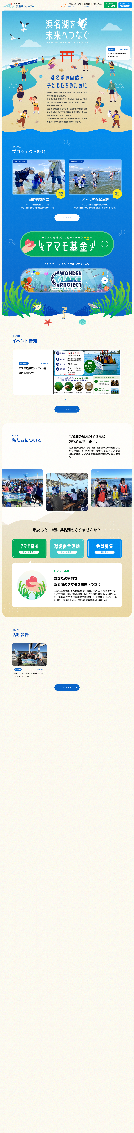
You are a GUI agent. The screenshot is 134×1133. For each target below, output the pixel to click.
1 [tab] (65, 399)
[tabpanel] (67, 372)
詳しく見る (67, 217)
